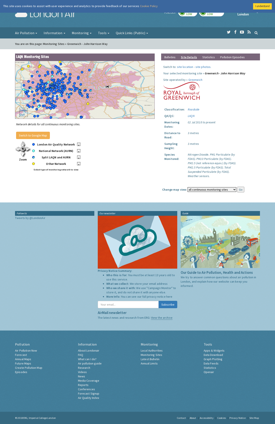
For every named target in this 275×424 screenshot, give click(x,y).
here (169, 296)
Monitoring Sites (151, 355)
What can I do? (87, 359)
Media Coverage (88, 381)
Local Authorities (152, 350)
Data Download (213, 355)
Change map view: (174, 189)
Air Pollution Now (26, 350)
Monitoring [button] (81, 33)
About (193, 417)
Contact (181, 417)
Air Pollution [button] (25, 33)
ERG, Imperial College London (39, 417)
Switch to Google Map (33, 135)
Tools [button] (102, 33)
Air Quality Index (88, 398)
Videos (82, 372)
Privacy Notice (237, 417)
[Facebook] (235, 32)
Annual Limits (149, 363)
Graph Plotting (213, 359)
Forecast (21, 355)
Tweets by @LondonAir (30, 218)
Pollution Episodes (232, 57)
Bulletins (170, 57)
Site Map (254, 417)
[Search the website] (256, 32)
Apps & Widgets (214, 350)
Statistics (208, 57)
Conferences (86, 389)
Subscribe (167, 304)
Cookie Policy (149, 6)
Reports (83, 385)
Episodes (21, 372)
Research (84, 368)
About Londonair (88, 350)
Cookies (221, 417)
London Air (45, 14)
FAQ (80, 355)
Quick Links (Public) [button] (131, 33)
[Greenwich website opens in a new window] (181, 90)
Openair (209, 372)
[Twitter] (228, 32)
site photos (203, 67)
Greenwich (195, 80)
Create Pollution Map (28, 368)
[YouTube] (242, 32)
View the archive (162, 318)
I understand (262, 6)
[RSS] (249, 32)
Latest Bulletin (150, 359)
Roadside (193, 109)
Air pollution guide (90, 363)
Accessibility (207, 417)
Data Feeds (211, 363)
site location (185, 67)
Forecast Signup (88, 393)
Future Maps (23, 363)
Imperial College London (249, 14)
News (81, 376)
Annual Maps (23, 359)
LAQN (191, 116)
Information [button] (53, 33)
